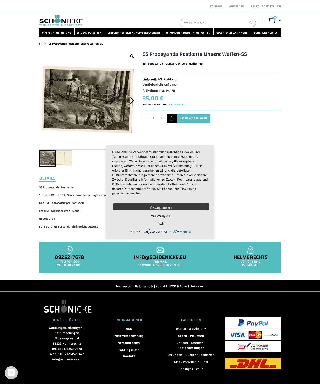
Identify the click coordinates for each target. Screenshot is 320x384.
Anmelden (236, 7)
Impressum (124, 286)
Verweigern (161, 215)
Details (47, 178)
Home (40, 43)
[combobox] (218, 23)
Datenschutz (144, 286)
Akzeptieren (161, 207)
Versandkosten (176, 104)
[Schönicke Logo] (61, 20)
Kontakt (216, 7)
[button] (132, 59)
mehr (161, 223)
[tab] (50, 178)
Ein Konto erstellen (266, 7)
